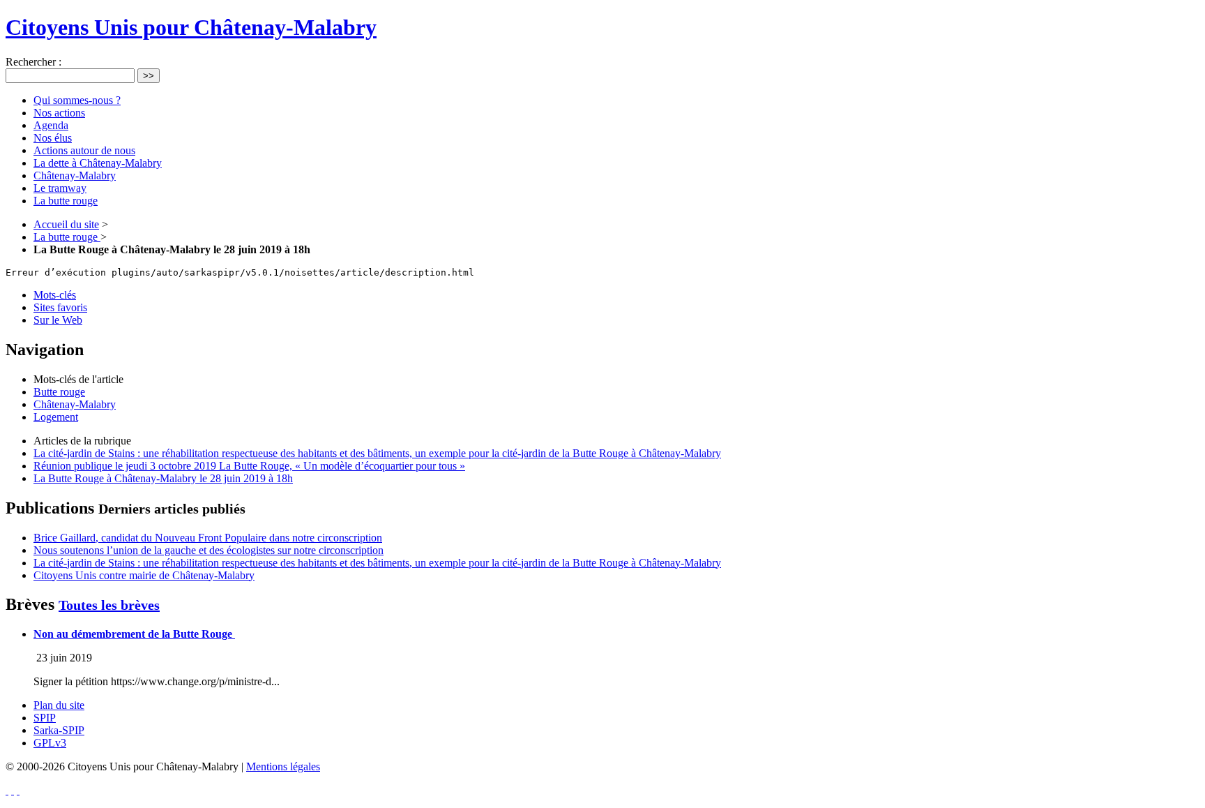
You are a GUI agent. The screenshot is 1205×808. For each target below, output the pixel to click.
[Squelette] (12, 790)
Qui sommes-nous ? (77, 100)
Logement (55, 417)
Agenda (50, 125)
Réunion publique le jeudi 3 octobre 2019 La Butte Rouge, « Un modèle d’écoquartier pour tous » (249, 466)
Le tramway (59, 188)
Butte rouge (59, 392)
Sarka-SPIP (58, 730)
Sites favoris (60, 307)
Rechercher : (33, 62)
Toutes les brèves (109, 605)
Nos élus (52, 138)
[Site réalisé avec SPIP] (18, 790)
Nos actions (59, 113)
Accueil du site (66, 224)
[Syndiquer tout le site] (7, 790)
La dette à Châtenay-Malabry (97, 163)
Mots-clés (54, 295)
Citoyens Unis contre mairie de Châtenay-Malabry (144, 575)
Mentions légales (283, 766)
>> (148, 75)
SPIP (44, 718)
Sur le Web (57, 320)
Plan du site (58, 705)
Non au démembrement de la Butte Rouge (134, 634)
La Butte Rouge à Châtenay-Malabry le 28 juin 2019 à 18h (163, 478)
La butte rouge (65, 201)
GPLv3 (49, 743)
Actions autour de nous (84, 150)
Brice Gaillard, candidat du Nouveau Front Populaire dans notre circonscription (207, 538)
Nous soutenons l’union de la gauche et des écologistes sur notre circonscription (208, 550)
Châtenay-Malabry (74, 175)
